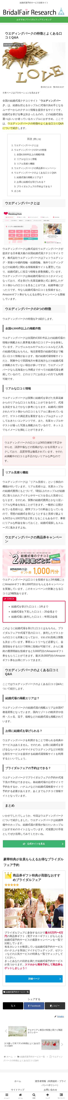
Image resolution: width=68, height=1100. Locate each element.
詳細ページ (34, 978)
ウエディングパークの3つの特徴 (30, 150)
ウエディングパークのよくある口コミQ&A (35, 172)
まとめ (17, 191)
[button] (55, 1005)
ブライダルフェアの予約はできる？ (34, 186)
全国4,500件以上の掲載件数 (31, 154)
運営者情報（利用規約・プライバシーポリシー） (50, 1083)
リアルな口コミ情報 (27, 159)
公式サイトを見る (36, 843)
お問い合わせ (50, 1089)
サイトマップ (17, 1089)
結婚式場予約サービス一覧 (17, 992)
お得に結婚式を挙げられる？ (31, 182)
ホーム (17, 1081)
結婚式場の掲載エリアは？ (30, 177)
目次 (29, 139)
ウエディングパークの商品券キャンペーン (35, 168)
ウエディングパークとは (26, 145)
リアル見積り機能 (25, 163)
